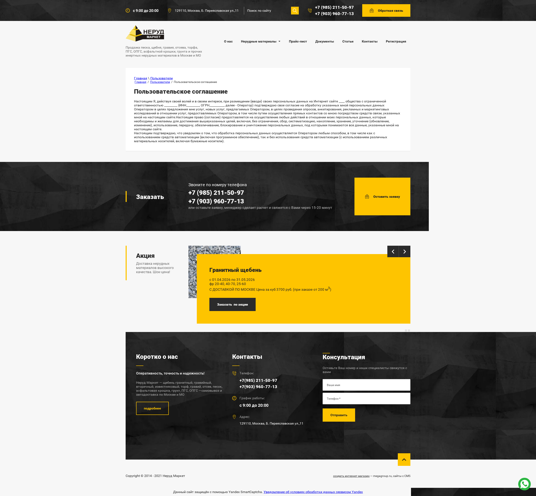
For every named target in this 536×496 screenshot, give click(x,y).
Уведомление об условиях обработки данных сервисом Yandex (313, 492)
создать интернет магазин (351, 476)
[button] (386, 10)
